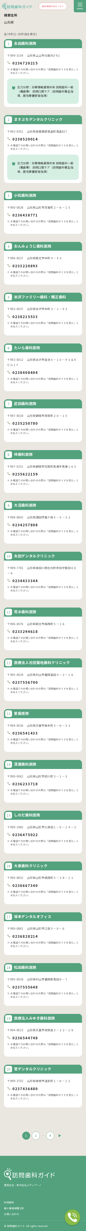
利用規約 (9, 1202)
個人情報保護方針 (14, 1208)
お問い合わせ (11, 1214)
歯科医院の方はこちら (52, 6)
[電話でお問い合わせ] (72, 1217)
